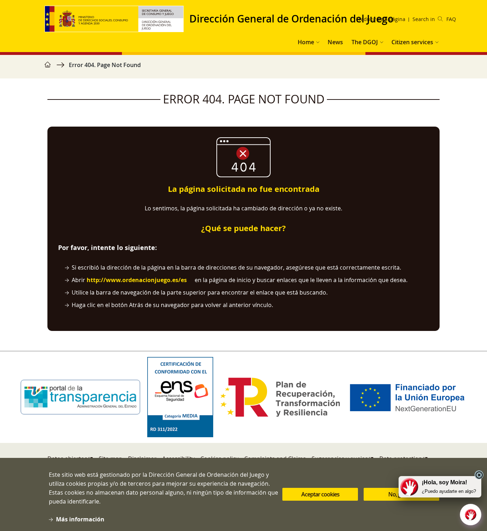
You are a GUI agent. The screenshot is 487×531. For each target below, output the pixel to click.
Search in (423, 19)
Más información (80, 519)
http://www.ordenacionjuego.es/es (137, 280)
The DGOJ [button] (365, 42)
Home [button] (306, 42)
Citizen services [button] (412, 42)
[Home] (117, 19)
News (335, 42)
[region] (243, 68)
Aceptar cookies (320, 495)
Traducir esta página (380, 19)
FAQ (451, 19)
